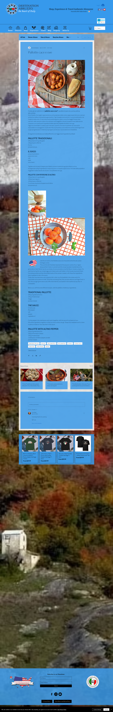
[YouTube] (104, 10)
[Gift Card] (101, 21)
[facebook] (51, 694)
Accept (106, 709)
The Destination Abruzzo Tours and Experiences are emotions (81, 384)
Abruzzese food (61, 343)
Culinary (70, 343)
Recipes (47, 346)
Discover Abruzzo (33, 37)
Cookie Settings (97, 709)
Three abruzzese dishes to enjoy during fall (54, 384)
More (67, 37)
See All (91, 366)
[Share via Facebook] (29, 355)
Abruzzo (43, 343)
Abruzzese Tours (52, 343)
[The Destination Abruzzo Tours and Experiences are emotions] (81, 375)
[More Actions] (84, 413)
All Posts (22, 37)
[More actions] (84, 48)
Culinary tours (78, 343)
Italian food (31, 346)
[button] (90, 28)
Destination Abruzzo (34, 343)
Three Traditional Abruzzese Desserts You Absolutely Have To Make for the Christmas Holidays (31, 384)
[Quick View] (30, 444)
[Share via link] (40, 355)
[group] (56, 449)
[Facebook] (99, 10)
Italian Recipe (40, 346)
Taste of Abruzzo (45, 37)
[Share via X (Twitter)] (32, 355)
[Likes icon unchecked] (33, 420)
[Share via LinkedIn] (36, 355)
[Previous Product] (20, 449)
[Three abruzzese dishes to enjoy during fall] (56, 375)
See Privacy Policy (61, 709)
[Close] (111, 709)
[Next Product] (93, 449)
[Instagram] (102, 10)
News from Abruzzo (58, 37)
